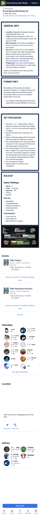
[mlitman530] (32, 451)
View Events (20, 506)
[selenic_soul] (13, 346)
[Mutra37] (27, 360)
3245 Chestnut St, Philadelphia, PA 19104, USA (20, 16)
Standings (23, 277)
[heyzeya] (13, 353)
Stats (20, 280)
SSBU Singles (15, 260)
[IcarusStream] (11, 339)
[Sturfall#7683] (11, 367)
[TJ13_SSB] (27, 332)
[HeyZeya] (11, 353)
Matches (31, 277)
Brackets (16, 277)
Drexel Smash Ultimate (20, 61)
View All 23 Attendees (20, 372)
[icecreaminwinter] (11, 331)
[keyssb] (11, 451)
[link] (11, 331)
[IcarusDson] (13, 339)
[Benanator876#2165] (32, 338)
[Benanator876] (27, 338)
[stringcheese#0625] (16, 458)
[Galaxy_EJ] (30, 353)
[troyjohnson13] (30, 332)
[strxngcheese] (11, 458)
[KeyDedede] (13, 451)
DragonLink (22, 65)
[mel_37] (30, 360)
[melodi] (32, 360)
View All (20, 315)
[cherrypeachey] (11, 346)
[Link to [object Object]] (7, 330)
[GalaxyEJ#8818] (32, 353)
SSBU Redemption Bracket (21, 289)
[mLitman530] (28, 451)
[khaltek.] (28, 457)
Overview (8, 277)
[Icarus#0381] (16, 339)
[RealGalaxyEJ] (27, 353)
